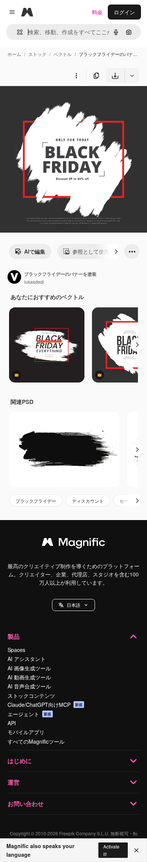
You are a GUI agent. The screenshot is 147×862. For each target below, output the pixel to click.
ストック (37, 54)
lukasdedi (34, 281)
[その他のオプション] (76, 75)
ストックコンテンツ (31, 695)
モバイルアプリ (26, 732)
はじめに (20, 760)
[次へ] (116, 251)
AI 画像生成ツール (29, 668)
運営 (14, 782)
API (12, 723)
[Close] (136, 850)
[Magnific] (73, 543)
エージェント (29, 714)
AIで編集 (34, 251)
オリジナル (52, 100)
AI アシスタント (27, 658)
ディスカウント (88, 501)
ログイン (124, 12)
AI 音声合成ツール (29, 686)
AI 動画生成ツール (29, 677)
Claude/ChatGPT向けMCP (45, 704)
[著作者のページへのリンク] (14, 277)
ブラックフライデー (35, 501)
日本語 (73, 605)
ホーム (14, 54)
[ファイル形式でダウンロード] (131, 75)
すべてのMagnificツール (36, 741)
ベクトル (63, 54)
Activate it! (111, 850)
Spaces (16, 649)
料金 (97, 12)
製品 (14, 636)
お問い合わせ (26, 803)
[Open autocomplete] (16, 32)
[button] (73, 605)
